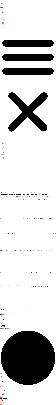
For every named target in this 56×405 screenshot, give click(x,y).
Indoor (3, 12)
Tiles (1, 156)
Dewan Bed (3, 19)
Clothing (2, 13)
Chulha (3, 16)
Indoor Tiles (3, 25)
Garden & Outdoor (3, 20)
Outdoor (3, 24)
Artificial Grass (3, 21)
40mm (3, 10)
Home (2, 9)
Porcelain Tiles (3, 27)
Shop (1, 316)
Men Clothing (3, 14)
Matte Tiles (3, 26)
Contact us (2, 317)
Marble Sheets (2, 23)
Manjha (3, 17)
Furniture (2, 18)
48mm (3, 11)
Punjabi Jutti (3, 146)
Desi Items (2, 15)
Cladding (3, 22)
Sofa (2, 151)
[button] (28, 84)
